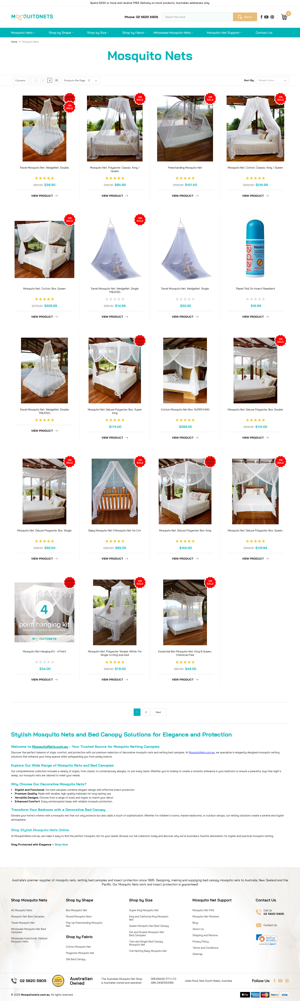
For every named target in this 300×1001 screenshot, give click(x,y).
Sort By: (249, 80)
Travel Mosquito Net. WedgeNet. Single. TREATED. (114, 290)
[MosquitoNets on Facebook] (261, 17)
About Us (198, 929)
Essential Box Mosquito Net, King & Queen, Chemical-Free (185, 653)
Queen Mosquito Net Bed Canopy (149, 925)
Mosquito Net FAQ (203, 910)
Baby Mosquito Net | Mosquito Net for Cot (115, 530)
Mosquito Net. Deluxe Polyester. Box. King (185, 530)
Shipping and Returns (205, 935)
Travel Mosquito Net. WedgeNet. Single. (185, 288)
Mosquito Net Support (223, 33)
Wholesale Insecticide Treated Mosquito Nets (29, 940)
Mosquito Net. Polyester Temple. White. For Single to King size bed (115, 653)
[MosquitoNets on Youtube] (266, 17)
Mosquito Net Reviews (206, 916)
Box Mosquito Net (76, 910)
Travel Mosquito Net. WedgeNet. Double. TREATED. (44, 411)
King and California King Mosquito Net (148, 918)
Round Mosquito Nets (79, 916)
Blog (195, 922)
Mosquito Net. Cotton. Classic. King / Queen (255, 167)
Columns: (20, 80)
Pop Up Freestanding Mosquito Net (84, 924)
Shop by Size (96, 33)
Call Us (274, 912)
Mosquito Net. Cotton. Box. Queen (44, 288)
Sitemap (198, 954)
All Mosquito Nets (21, 910)
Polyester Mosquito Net (80, 953)
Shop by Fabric (133, 33)
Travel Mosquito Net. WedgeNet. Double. (44, 167)
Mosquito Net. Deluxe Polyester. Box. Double (255, 409)
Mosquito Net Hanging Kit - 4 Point (44, 651)
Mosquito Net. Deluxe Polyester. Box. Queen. (255, 530)
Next (158, 712)
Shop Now (61, 844)
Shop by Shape (60, 33)
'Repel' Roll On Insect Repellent (255, 288)
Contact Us (264, 33)
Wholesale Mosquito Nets (172, 33)
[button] (267, 939)
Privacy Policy (201, 941)
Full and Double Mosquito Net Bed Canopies (146, 933)
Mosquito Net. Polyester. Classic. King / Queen (115, 169)
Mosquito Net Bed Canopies (27, 916)
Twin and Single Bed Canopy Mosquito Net (146, 943)
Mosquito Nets (22, 33)
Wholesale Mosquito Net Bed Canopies (28, 930)
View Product (42, 195)
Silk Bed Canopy (75, 959)
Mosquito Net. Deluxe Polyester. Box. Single (44, 530)
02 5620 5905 (33, 980)
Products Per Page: (75, 80)
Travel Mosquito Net (23, 922)
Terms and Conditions (205, 947)
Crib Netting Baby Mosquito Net (148, 951)
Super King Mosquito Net (144, 910)
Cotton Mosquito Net (78, 946)
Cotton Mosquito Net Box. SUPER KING (185, 409)
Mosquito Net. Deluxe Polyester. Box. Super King (115, 411)
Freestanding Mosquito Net (185, 167)
